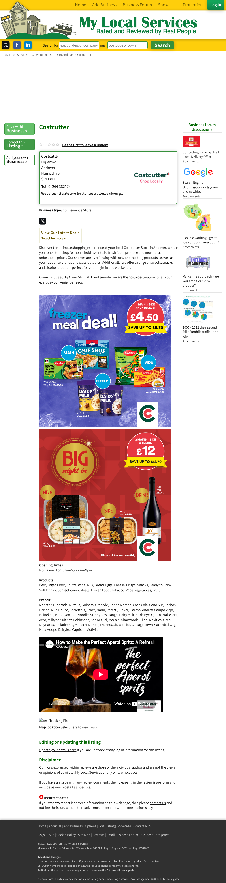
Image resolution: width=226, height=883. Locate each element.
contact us (158, 802)
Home (42, 826)
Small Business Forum (122, 835)
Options (90, 826)
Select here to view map (78, 727)
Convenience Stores (78, 210)
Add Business (73, 826)
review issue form (155, 782)
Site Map (84, 835)
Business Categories (154, 835)
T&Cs (50, 835)
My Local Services (77, 844)
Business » (16, 129)
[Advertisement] (113, 90)
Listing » (15, 144)
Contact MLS (142, 826)
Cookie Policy (66, 835)
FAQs (41, 835)
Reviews (98, 835)
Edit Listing (106, 826)
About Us (55, 826)
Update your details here (57, 749)
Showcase (124, 826)
